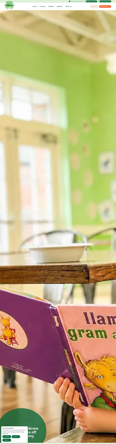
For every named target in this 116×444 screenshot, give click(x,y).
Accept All (6, 440)
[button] (76, 1)
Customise (6, 436)
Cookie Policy (5, 433)
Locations (42, 6)
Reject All (16, 436)
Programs (51, 6)
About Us (35, 6)
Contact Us (68, 6)
